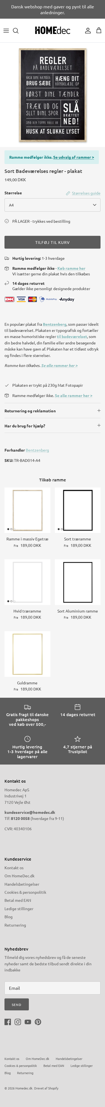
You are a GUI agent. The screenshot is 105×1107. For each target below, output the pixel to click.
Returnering (15, 924)
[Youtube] (28, 1022)
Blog (8, 916)
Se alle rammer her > (59, 365)
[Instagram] (18, 1022)
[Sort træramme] (78, 510)
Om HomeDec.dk (19, 875)
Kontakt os (14, 867)
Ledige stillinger (18, 908)
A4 (11, 204)
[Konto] (86, 31)
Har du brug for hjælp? (24, 425)
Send (17, 1004)
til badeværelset (72, 336)
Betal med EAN (17, 900)
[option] (52, 95)
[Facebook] (7, 1022)
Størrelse (13, 192)
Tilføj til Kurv (52, 242)
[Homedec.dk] (52, 30)
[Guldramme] (27, 654)
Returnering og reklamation (30, 410)
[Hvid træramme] (27, 582)
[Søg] (18, 31)
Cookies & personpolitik (25, 892)
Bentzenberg (54, 324)
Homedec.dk (23, 1088)
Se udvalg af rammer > (73, 157)
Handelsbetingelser (21, 883)
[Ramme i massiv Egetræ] (27, 510)
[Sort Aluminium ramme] (78, 582)
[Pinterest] (38, 1022)
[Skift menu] (6, 31)
